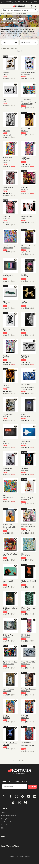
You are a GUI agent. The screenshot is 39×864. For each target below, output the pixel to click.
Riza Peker (5, 189)
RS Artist (5, 162)
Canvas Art (10, 13)
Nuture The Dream (27, 387)
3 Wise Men (25, 716)
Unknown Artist (25, 74)
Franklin (24, 275)
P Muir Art (5, 74)
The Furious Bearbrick (28, 581)
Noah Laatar (24, 470)
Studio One (24, 304)
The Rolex (24, 468)
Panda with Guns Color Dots (28, 73)
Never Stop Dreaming (28, 102)
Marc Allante (6, 130)
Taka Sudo (5, 416)
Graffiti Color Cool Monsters (10, 662)
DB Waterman (6, 637)
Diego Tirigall (24, 358)
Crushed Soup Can (27, 498)
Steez (4, 101)
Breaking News (8, 275)
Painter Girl (6, 385)
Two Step (6, 356)
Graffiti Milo (6, 160)
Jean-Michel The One (10, 554)
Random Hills (25, 499)
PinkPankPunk (6, 556)
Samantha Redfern (8, 247)
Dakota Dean (6, 470)
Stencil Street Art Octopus (28, 662)
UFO (22, 414)
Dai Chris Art (24, 130)
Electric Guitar (26, 635)
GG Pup (24, 302)
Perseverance (7, 468)
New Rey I (6, 716)
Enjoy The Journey (9, 246)
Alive (4, 495)
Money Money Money (28, 608)
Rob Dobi (23, 331)
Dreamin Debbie (26, 525)
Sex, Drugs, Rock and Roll (28, 689)
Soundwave (25, 441)
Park (4, 441)
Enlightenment (8, 414)
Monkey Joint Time (9, 581)
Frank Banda (6, 304)
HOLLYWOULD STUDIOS (28, 526)
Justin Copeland (25, 160)
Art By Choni (6, 218)
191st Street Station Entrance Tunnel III (10, 608)
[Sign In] (32, 6)
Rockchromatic (25, 637)
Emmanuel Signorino (8, 664)
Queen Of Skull (8, 187)
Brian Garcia (24, 747)
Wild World (25, 356)
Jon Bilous (5, 610)
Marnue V (24, 187)
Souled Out (6, 217)
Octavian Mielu (7, 277)
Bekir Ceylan (6, 529)
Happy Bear (7, 329)
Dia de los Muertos (27, 129)
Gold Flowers (25, 158)
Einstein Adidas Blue (9, 527)
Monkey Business (9, 689)
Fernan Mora (24, 717)
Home (2, 13)
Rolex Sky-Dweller (27, 745)
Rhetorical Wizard (9, 635)
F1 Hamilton (6, 302)
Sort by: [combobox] (25, 42)
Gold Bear (6, 73)
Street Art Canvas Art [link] (21, 13)
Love (4, 100)
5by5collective (25, 247)
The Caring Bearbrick (10, 743)
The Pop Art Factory (26, 103)
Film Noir (6, 129)
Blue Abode (25, 554)
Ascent (23, 329)
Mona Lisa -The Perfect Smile (28, 246)
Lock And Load (26, 217)
